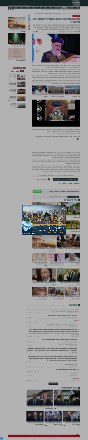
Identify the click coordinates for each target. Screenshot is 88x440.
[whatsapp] (29, 34)
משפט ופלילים (57, 7)
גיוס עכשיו (75, 394)
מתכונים (21, 7)
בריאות (45, 7)
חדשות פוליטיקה (74, 9)
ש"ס (59, 196)
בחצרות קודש (71, 7)
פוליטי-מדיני (64, 7)
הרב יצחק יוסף (76, 196)
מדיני (69, 9)
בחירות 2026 (64, 9)
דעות (41, 7)
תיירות (33, 7)
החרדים (50, 9)
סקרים (46, 9)
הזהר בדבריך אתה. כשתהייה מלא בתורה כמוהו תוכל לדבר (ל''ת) (62, 341)
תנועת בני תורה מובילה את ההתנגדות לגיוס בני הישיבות (65, 327)
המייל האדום (13, 5)
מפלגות (42, 9)
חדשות (77, 7)
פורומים (10, 7)
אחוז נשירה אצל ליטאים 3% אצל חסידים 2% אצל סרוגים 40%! (62, 332)
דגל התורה (64, 196)
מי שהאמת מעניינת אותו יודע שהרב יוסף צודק (66, 385)
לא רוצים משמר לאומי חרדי (71, 381)
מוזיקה (50, 7)
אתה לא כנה (74, 390)
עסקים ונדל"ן (27, 7)
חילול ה (75, 336)
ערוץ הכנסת (55, 9)
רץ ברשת (16, 7)
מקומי (59, 9)
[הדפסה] (29, 36)
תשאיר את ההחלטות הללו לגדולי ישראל (67, 360)
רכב (37, 7)
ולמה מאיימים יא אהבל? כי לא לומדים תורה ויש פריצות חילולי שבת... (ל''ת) (60, 355)
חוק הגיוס (70, 196)
